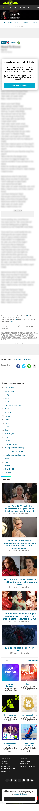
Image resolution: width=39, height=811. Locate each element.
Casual (7, 427)
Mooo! (7, 423)
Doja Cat (15, 14)
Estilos (22, 7)
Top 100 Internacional (8, 769)
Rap (18, 17)
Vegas (7, 458)
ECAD (2, 326)
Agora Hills (8, 465)
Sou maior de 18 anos (19, 85)
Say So (7, 409)
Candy (7, 395)
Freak (7, 437)
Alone (7, 462)
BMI (28, 315)
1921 (25, 325)
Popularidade (25, 23)
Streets (7, 441)
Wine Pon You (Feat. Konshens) (15, 455)
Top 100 (13, 7)
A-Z (29, 7)
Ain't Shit (8, 412)
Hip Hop (13, 17)
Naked (7, 420)
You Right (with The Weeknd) (14, 448)
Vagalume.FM (32, 661)
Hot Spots (4, 764)
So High (7, 398)
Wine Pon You (9, 391)
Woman (7, 416)
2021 (10, 325)
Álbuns (10, 23)
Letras (3, 23)
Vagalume (10, 3)
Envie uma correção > (23, 359)
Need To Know (9, 388)
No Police (8, 473)
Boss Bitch (8, 402)
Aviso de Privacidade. (20, 795)
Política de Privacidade (27, 766)
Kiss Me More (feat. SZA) (13, 405)
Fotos (17, 23)
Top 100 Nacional (6, 766)
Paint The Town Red (11, 444)
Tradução (13, 42)
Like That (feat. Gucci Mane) (14, 451)
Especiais (4, 761)
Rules (6, 430)
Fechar (19, 799)
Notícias (35, 23)
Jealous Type (9, 434)
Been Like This (9, 469)
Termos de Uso (24, 764)
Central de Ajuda (25, 761)
